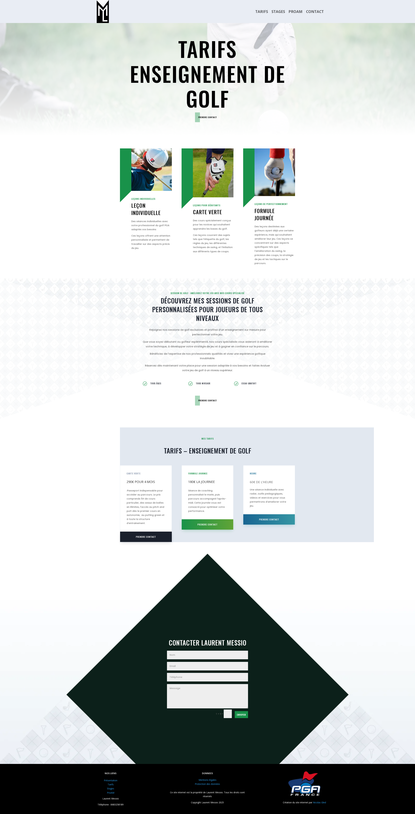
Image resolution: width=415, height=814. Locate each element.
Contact (315, 11)
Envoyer (241, 714)
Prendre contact (207, 117)
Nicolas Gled (319, 802)
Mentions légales (207, 779)
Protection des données (207, 783)
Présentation (110, 780)
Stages (278, 11)
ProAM (295, 11)
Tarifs (261, 11)
